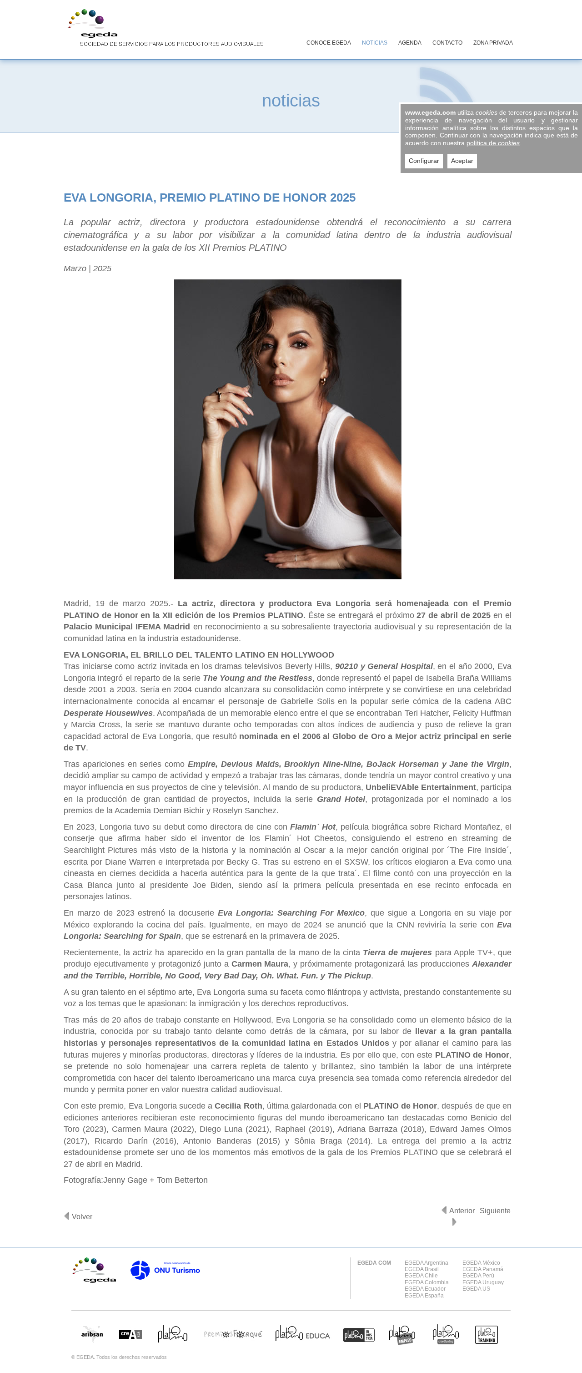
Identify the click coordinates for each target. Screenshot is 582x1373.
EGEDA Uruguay (483, 1282)
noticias (291, 100)
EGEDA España (424, 1295)
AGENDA (409, 43)
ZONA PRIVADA (493, 43)
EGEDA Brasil (422, 1269)
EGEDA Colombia (427, 1282)
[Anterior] (444, 1210)
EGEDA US (476, 1289)
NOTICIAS (374, 43)
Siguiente (495, 1211)
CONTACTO (447, 43)
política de (493, 143)
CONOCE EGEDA (328, 43)
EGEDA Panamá (482, 1269)
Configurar (424, 160)
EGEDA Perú (478, 1275)
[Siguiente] (454, 1222)
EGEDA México (481, 1263)
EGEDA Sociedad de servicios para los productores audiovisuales (164, 29)
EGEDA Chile (421, 1275)
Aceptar (462, 160)
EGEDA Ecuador (425, 1289)
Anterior (462, 1211)
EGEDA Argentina (426, 1263)
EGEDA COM (374, 1263)
